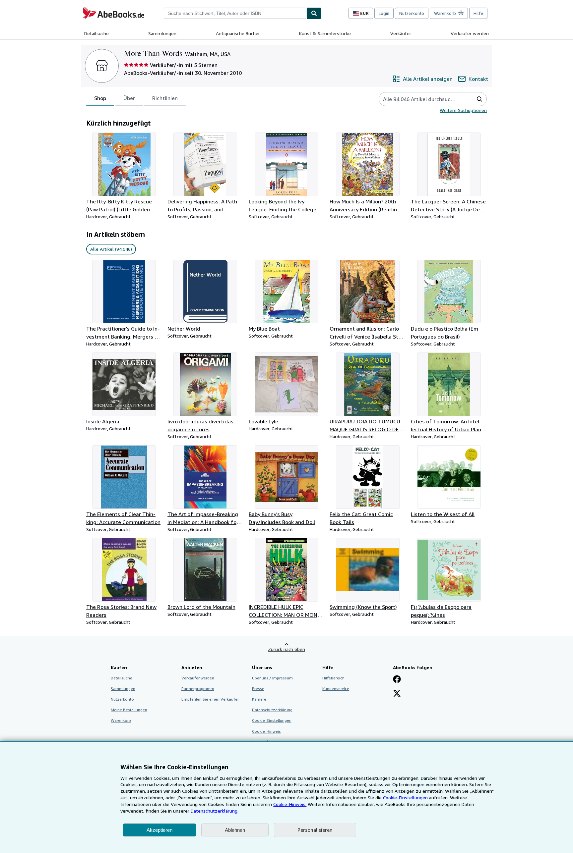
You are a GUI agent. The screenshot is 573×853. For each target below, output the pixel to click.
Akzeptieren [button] (159, 830)
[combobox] (235, 13)
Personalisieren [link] (315, 830)
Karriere (259, 699)
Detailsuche (96, 33)
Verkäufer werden (470, 33)
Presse (258, 688)
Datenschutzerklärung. (214, 811)
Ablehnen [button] (235, 830)
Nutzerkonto (411, 13)
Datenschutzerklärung (272, 709)
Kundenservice (335, 688)
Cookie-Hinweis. (289, 804)
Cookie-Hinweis (266, 731)
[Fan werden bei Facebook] (397, 679)
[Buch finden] (314, 13)
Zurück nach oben (286, 649)
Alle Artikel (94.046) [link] (111, 249)
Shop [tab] (100, 98)
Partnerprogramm (197, 688)
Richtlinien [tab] (165, 98)
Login (384, 13)
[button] (479, 99)
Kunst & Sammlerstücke (325, 33)
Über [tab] (129, 98)
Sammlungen (162, 33)
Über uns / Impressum (272, 677)
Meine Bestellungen (129, 709)
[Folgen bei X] (397, 694)
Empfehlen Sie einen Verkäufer (210, 699)
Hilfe (478, 13)
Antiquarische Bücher (238, 33)
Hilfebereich (333, 677)
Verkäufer (400, 33)
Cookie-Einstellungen (405, 797)
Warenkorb (121, 720)
